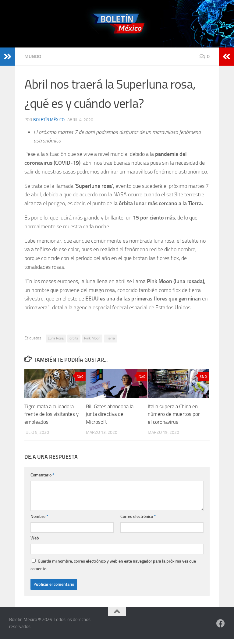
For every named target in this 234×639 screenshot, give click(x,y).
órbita (73, 338)
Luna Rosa (56, 338)
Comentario (42, 475)
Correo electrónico (138, 516)
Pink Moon (92, 338)
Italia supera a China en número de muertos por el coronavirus (174, 414)
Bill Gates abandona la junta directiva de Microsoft (109, 414)
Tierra (110, 338)
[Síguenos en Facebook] (220, 623)
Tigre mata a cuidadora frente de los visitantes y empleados (51, 414)
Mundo (32, 56)
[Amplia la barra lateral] (7, 56)
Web (34, 538)
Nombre (39, 516)
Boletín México (49, 119)
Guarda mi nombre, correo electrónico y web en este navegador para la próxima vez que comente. (113, 565)
